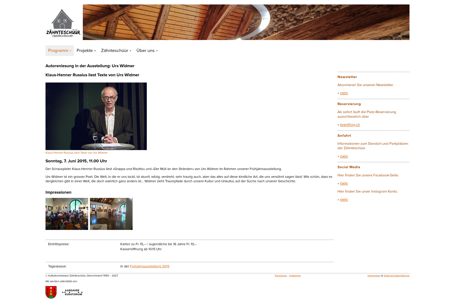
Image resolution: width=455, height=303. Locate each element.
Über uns (146, 50)
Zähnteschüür (115, 50)
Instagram (295, 275)
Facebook (281, 275)
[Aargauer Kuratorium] (72, 292)
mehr (344, 93)
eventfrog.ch (350, 124)
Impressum (374, 275)
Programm (58, 50)
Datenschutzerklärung (397, 275)
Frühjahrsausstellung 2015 (149, 266)
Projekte (85, 50)
